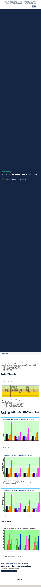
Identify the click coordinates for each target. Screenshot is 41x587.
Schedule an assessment (12, 563)
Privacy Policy (17, 4)
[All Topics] (10, 172)
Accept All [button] (34, 6)
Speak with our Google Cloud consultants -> (9, 570)
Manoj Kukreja (8, 179)
